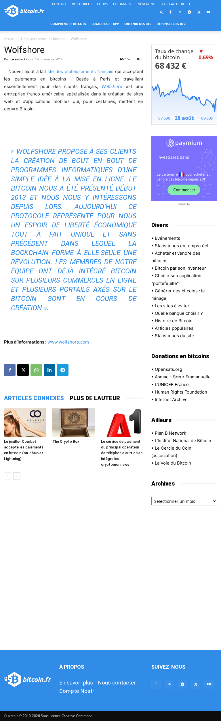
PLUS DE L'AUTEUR (95, 398)
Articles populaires (174, 328)
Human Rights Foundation (181, 392)
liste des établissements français (79, 71)
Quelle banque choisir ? (179, 313)
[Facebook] (170, 12)
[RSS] (180, 12)
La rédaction (20, 59)
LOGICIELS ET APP (105, 24)
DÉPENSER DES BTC (171, 24)
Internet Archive (171, 399)
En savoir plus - (77, 682)
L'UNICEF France (172, 384)
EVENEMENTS (146, 4)
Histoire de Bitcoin (174, 320)
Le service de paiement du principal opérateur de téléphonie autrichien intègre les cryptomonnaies (121, 453)
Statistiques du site (174, 335)
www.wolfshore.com (68, 342)
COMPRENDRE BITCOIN (68, 24)
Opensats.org (168, 369)
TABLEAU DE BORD (176, 4)
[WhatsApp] (36, 370)
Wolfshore (112, 86)
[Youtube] (208, 12)
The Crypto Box (65, 441)
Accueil (10, 38)
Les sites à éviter (172, 305)
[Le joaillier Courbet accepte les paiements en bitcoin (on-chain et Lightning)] (25, 422)
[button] (161, 12)
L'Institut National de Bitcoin (183, 440)
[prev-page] (7, 476)
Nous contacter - (118, 682)
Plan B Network (170, 433)
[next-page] (16, 476)
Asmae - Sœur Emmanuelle (183, 376)
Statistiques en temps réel (181, 245)
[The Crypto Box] (73, 422)
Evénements (167, 238)
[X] (199, 12)
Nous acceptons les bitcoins (43, 38)
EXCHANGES (122, 4)
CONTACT (59, 4)
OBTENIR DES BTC (137, 24)
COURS (102, 4)
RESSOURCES (82, 4)
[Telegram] (189, 12)
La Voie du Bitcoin (173, 463)
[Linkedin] (49, 370)
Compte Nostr (76, 691)
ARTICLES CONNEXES (34, 398)
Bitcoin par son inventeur (180, 268)
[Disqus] (73, 565)
